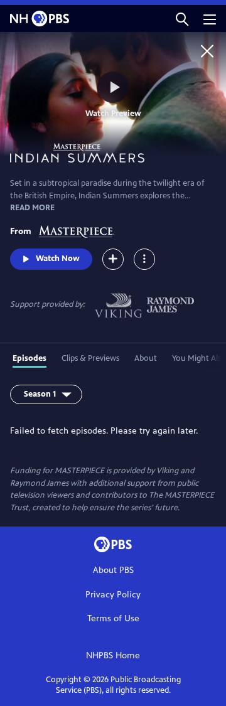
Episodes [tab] (29, 358)
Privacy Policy (113, 594)
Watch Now (58, 259)
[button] (182, 18)
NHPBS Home (113, 655)
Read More (32, 208)
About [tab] (145, 358)
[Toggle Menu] (144, 259)
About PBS (113, 570)
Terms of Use (113, 618)
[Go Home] (207, 51)
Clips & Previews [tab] (90, 358)
